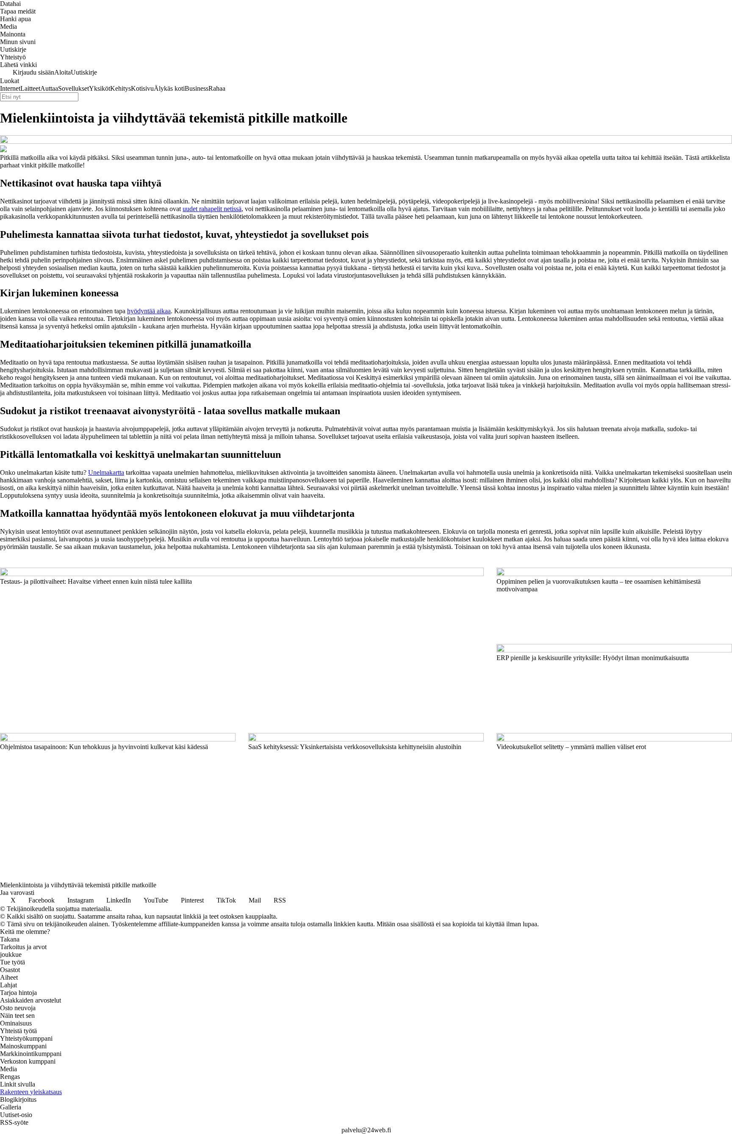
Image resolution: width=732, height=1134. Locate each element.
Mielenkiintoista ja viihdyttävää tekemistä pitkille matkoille (78, 885)
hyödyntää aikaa (149, 311)
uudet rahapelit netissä (212, 208)
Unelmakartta (106, 472)
